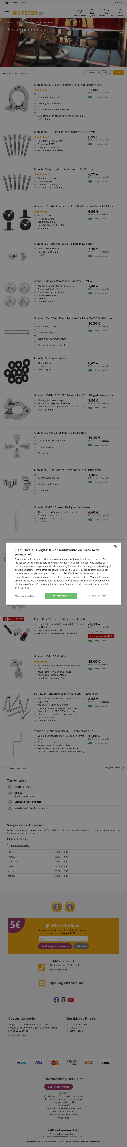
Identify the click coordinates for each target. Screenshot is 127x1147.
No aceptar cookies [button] (96, 595)
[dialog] (63, 573)
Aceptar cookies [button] (61, 595)
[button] (24, 595)
